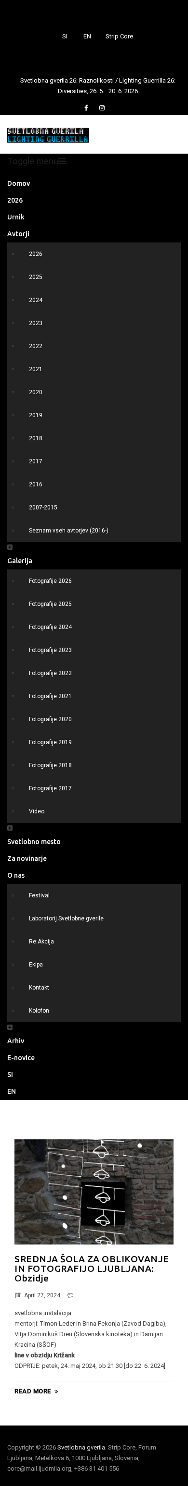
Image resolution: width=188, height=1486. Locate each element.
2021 (35, 369)
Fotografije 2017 (50, 788)
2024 (35, 300)
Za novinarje (27, 858)
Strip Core (119, 36)
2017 (35, 461)
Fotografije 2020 (50, 719)
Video (36, 811)
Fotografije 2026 (50, 581)
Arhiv (15, 1041)
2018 (35, 438)
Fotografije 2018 (50, 765)
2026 (15, 200)
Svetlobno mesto (34, 842)
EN (87, 36)
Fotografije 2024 (50, 627)
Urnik (16, 217)
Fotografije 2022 (50, 673)
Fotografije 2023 (50, 650)
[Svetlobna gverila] (48, 134)
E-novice (21, 1058)
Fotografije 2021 (50, 696)
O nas (16, 875)
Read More (32, 1391)
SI (64, 36)
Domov (18, 183)
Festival (39, 895)
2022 (35, 346)
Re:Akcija (41, 941)
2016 (35, 484)
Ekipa (36, 964)
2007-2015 (43, 507)
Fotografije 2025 (50, 604)
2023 (35, 323)
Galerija (19, 561)
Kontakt (39, 987)
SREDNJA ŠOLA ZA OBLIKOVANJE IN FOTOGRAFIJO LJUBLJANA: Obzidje (91, 1268)
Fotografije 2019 (50, 742)
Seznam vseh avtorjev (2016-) (68, 530)
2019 (35, 415)
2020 (35, 392)
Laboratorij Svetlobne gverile (66, 918)
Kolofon (39, 1010)
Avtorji (18, 234)
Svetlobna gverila (81, 1447)
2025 (35, 277)
